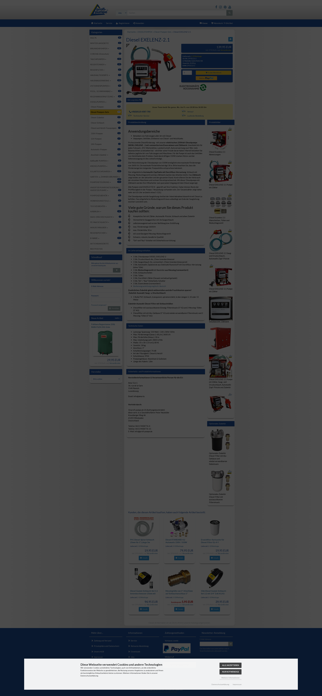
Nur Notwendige (230, 672)
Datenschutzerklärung (220, 684)
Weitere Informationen (230, 678)
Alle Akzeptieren (230, 665)
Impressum (237, 684)
